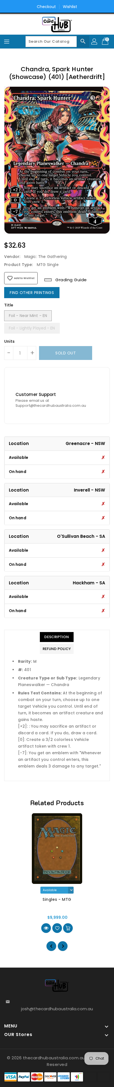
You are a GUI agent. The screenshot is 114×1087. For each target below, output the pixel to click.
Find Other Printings (32, 292)
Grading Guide (70, 280)
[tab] (57, 637)
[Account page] (94, 41)
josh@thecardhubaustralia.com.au (57, 1009)
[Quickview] (46, 928)
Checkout (46, 6)
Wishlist (70, 6)
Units (9, 341)
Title (9, 305)
